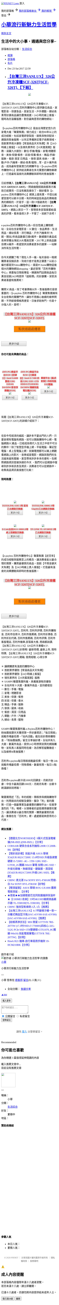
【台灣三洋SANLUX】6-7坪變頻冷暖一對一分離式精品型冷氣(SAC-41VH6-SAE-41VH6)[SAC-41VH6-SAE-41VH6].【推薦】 (32, 914)
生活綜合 (27, 49)
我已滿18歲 (8, 1299)
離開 (18, 1299)
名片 (10, 63)
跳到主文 (6, 33)
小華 (3, 962)
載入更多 (7, 1001)
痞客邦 (19, 980)
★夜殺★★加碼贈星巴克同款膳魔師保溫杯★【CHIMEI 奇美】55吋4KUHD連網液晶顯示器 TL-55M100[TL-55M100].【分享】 (32, 899)
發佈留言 (7, 1020)
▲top (4, 994)
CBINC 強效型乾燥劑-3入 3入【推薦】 (29, 906)
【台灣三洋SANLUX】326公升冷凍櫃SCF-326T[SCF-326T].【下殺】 (31, 82)
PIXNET (14, 1257)
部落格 (11, 59)
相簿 (10, 55)
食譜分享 (26, 989)
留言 (25, 980)
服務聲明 (34, 1261)
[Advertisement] (29, 1178)
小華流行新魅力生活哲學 (29, 24)
